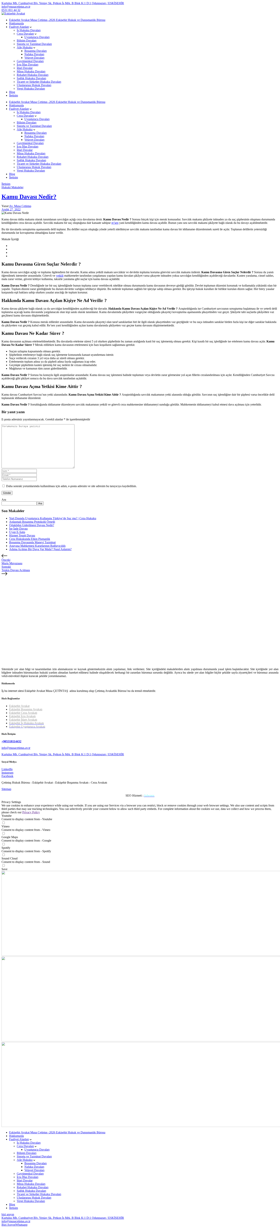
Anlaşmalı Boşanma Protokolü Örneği (32, 521)
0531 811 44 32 (11, 10)
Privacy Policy (31, 812)
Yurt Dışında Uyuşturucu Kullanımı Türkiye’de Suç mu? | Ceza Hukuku (52, 518)
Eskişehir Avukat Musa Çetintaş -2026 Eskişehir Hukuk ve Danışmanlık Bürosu (57, 20)
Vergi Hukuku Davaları (31, 88)
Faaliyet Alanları (19, 26)
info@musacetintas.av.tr (16, 6)
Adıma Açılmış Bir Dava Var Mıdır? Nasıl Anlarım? (40, 549)
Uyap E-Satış (17, 532)
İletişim (13, 95)
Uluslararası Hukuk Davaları (34, 85)
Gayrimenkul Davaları (30, 61)
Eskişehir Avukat (19, 706)
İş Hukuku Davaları (29, 30)
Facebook (7, 776)
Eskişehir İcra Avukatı (22, 716)
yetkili (59, 275)
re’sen (114, 222)
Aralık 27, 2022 (11, 209)
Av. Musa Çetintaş (20, 206)
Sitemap (6, 789)
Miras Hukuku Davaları (31, 71)
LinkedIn (7, 769)
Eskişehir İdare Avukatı (23, 719)
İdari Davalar (25, 68)
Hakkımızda (16, 23)
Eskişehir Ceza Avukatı (23, 712)
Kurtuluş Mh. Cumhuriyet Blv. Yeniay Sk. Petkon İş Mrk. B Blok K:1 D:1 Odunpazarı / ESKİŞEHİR (63, 3)
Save (4, 869)
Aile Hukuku (25, 47)
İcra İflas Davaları (27, 64)
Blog (12, 92)
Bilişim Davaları (26, 40)
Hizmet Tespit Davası (22, 535)
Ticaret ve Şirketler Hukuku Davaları (39, 81)
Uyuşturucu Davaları (37, 37)
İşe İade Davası (18, 528)
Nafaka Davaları (34, 54)
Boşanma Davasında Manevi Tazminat (32, 542)
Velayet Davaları (34, 57)
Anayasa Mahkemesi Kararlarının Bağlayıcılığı (37, 545)
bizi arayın (8, 1214)
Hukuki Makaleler (12, 187)
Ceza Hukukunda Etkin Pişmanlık (29, 539)
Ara (4, 499)
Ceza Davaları (25, 33)
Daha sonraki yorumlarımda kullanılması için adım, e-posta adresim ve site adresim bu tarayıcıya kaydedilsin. (71, 486)
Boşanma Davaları (35, 50)
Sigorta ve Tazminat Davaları (34, 44)
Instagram (7, 772)
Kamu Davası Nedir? (29, 196)
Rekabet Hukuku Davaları (32, 74)
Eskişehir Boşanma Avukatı (25, 709)
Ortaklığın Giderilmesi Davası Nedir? (31, 525)
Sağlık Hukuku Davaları (31, 78)
